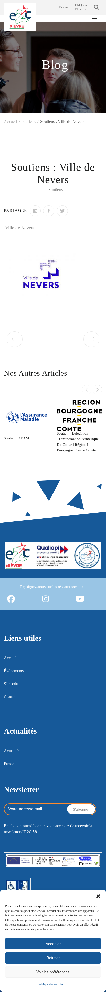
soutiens (55, 189)
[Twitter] (62, 210)
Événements (14, 671)
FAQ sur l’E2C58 (81, 7)
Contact (10, 697)
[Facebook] (48, 210)
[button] (98, 896)
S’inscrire (11, 684)
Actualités (12, 750)
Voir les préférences (53, 972)
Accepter (53, 944)
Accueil (10, 658)
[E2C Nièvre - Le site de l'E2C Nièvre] (20, 16)
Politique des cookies (50, 984)
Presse (64, 7)
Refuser (53, 958)
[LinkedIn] (35, 210)
